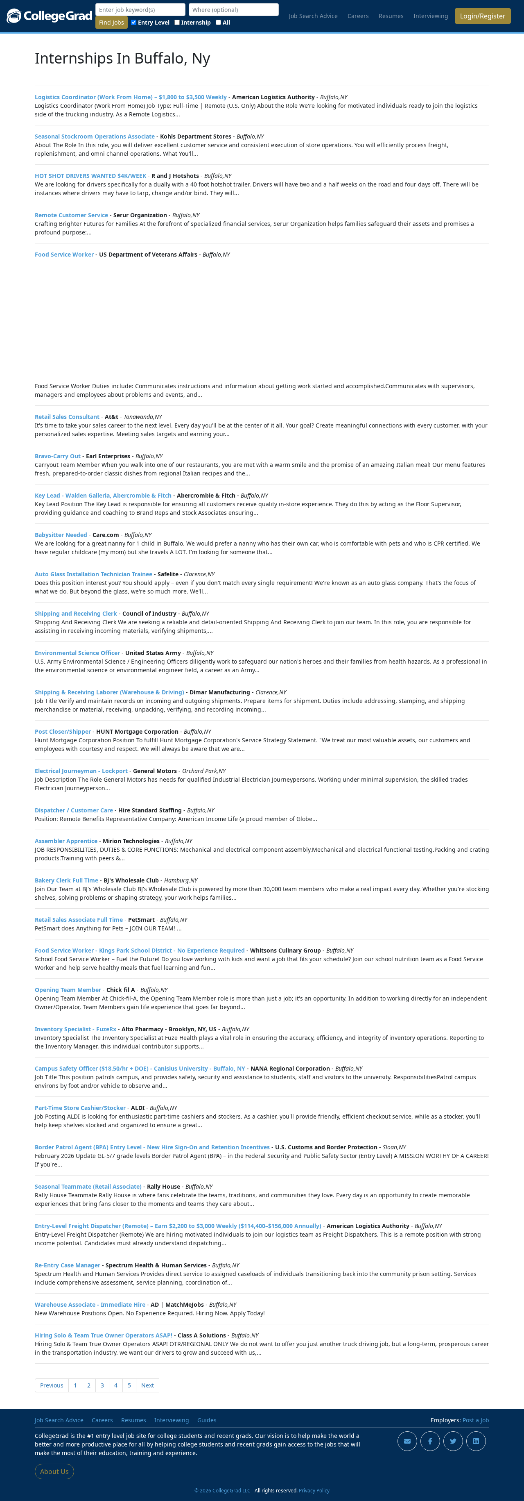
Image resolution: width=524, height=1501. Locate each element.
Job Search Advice (313, 16)
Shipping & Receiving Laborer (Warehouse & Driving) (109, 692)
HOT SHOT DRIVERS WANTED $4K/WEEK (90, 176)
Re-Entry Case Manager (67, 1265)
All (226, 22)
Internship (196, 22)
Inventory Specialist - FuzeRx (75, 1029)
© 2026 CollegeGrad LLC (222, 1490)
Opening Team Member (68, 990)
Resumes (391, 16)
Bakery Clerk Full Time (66, 880)
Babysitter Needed (61, 535)
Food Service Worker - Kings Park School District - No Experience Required (140, 950)
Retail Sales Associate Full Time (79, 919)
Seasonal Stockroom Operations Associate (95, 136)
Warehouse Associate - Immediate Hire (90, 1304)
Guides (207, 1420)
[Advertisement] (262, 320)
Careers (358, 16)
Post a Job (476, 1420)
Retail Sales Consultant (67, 417)
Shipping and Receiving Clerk (76, 613)
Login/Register (483, 15)
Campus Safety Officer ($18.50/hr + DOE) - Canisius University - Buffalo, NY (140, 1068)
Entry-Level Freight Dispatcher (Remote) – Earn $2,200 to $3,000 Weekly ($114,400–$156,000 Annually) (178, 1226)
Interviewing (430, 16)
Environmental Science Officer (77, 653)
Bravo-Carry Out (58, 456)
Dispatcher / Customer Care (74, 810)
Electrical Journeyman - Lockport (81, 771)
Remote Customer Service (71, 215)
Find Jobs (111, 22)
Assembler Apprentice (66, 841)
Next (147, 1385)
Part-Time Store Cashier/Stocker (80, 1108)
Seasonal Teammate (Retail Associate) (88, 1186)
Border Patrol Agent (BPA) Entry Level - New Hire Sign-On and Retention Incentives (152, 1147)
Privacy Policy (314, 1490)
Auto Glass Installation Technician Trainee (93, 574)
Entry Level (153, 22)
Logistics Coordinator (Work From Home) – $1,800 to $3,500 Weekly (131, 97)
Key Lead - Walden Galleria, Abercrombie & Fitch (103, 495)
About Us (54, 1471)
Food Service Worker (64, 254)
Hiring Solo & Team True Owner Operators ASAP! (103, 1335)
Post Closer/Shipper (63, 731)
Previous (51, 1385)
